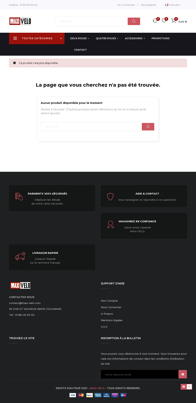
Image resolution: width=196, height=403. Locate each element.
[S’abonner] (182, 374)
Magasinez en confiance (137, 221)
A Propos (107, 313)
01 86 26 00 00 (29, 4)
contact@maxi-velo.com (25, 302)
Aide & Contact (147, 193)
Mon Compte (109, 300)
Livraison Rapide (45, 252)
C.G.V (104, 326)
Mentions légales (112, 320)
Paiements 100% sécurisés (47, 193)
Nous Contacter (111, 307)
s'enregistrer (148, 4)
